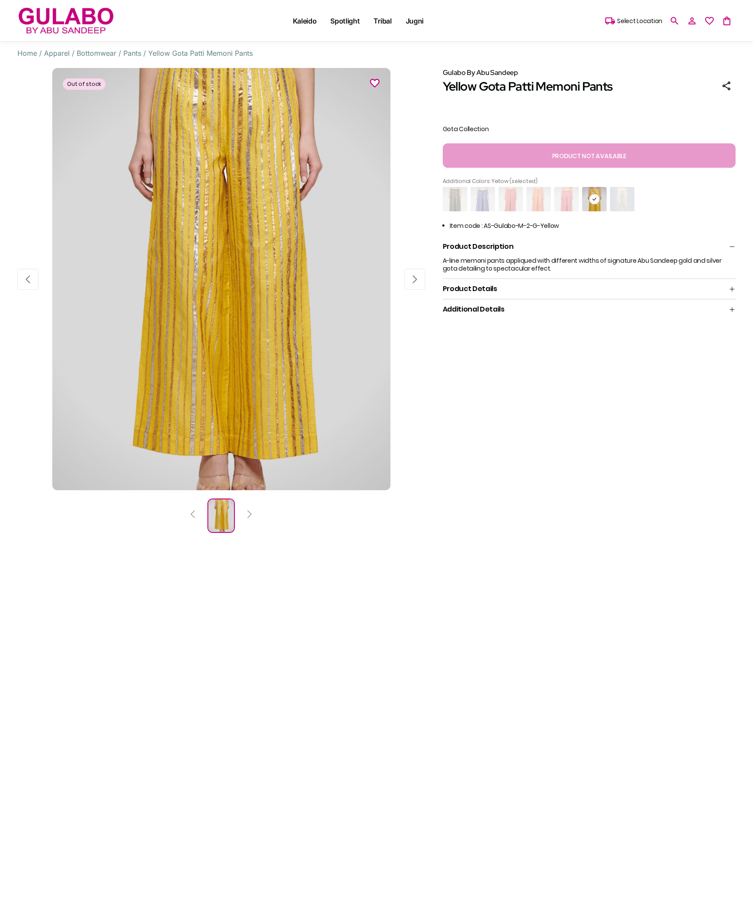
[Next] (249, 515)
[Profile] (692, 21)
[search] (674, 21)
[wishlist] (709, 21)
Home (27, 53)
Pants (132, 53)
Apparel (57, 53)
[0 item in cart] (727, 21)
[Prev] (192, 515)
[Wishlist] (375, 84)
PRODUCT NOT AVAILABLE (589, 156)
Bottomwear (96, 53)
